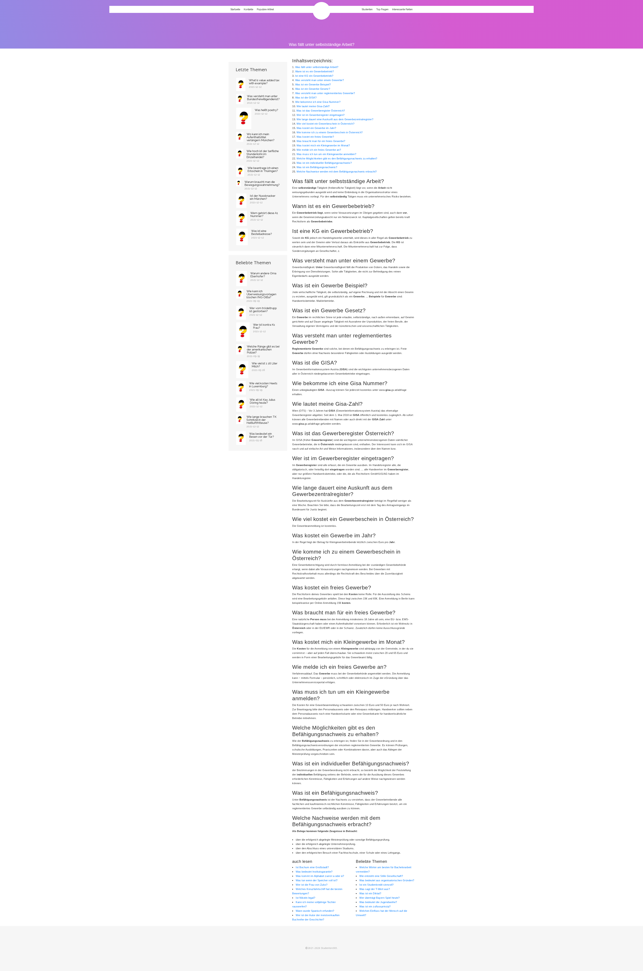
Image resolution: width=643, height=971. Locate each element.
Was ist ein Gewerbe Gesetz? (312, 88)
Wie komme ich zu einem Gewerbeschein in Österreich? (330, 132)
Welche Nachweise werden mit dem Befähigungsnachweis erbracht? (337, 171)
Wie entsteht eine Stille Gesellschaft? (381, 876)
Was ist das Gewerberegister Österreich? (320, 110)
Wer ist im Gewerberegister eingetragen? (321, 115)
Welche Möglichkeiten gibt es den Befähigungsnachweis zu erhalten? (337, 158)
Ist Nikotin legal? (305, 897)
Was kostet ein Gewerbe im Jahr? (316, 128)
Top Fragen (382, 9)
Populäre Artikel (265, 9)
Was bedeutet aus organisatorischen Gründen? (386, 880)
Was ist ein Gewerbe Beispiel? (313, 84)
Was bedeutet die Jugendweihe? (378, 902)
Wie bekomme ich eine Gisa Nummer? (318, 101)
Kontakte (248, 9)
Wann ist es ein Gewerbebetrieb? (314, 71)
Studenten (367, 9)
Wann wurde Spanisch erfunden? (315, 910)
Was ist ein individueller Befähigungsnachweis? (324, 162)
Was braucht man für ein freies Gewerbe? (321, 141)
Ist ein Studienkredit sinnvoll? (376, 884)
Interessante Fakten (402, 9)
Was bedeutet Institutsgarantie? (314, 871)
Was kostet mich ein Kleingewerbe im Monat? (323, 145)
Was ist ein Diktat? (370, 893)
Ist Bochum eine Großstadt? (312, 867)
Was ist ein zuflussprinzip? (375, 906)
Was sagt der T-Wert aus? (374, 889)
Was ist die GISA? (306, 97)
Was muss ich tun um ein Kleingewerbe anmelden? (326, 154)
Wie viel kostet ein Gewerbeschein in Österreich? (325, 123)
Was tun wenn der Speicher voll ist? (317, 880)
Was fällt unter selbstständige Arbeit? (316, 67)
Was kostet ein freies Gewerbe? (315, 136)
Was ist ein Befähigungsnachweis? (317, 167)
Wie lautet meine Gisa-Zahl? (313, 106)
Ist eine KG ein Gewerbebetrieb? (314, 75)
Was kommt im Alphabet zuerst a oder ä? (320, 876)
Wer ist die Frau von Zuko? (311, 884)
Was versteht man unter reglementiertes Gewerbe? (325, 93)
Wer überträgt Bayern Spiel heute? (379, 897)
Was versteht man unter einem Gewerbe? (319, 80)
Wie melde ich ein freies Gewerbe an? (319, 149)
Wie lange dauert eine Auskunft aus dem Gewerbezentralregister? (335, 119)
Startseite (235, 9)
